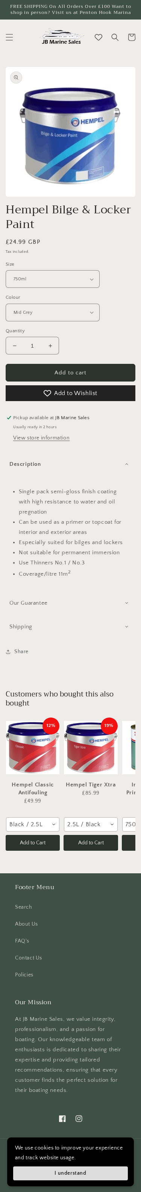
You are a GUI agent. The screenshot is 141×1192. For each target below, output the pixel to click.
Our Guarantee (28, 603)
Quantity (15, 330)
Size (10, 264)
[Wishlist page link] (98, 37)
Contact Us (28, 958)
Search (23, 907)
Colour (13, 297)
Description (25, 464)
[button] (9, 37)
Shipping (20, 626)
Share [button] (21, 652)
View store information (41, 438)
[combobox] (32, 824)
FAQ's (22, 941)
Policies (24, 975)
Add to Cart (32, 843)
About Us (26, 924)
